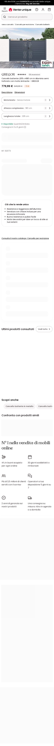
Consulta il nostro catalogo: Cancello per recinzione (25, 238)
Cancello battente (42, 24)
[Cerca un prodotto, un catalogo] (4, 17)
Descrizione (7, 92)
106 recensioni (34, 74)
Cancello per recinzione (24, 24)
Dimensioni (20, 92)
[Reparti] (4, 8)
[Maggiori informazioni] (25, 127)
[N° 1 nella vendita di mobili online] (20, 9)
